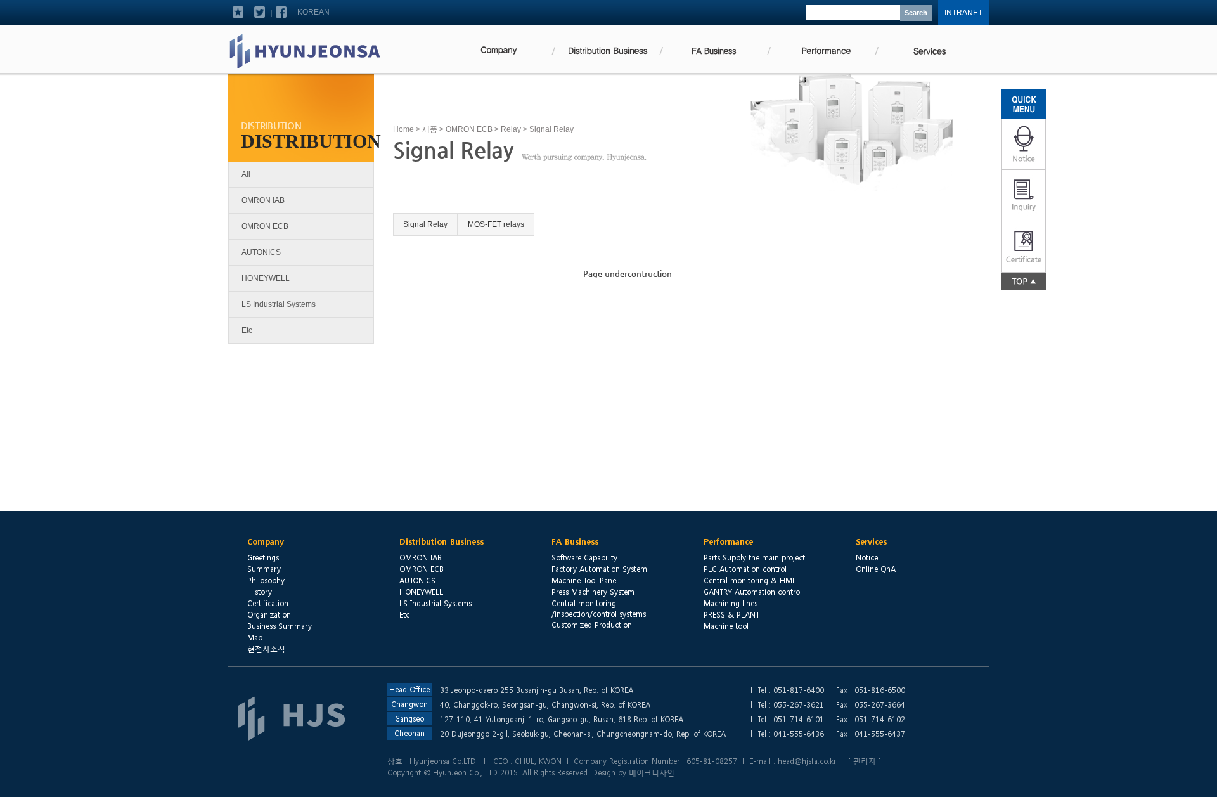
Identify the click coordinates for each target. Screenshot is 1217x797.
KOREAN (313, 12)
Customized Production (591, 624)
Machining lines (730, 603)
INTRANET (963, 12)
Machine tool (726, 626)
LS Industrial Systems (278, 304)
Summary (264, 569)
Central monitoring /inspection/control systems (598, 608)
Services (871, 541)
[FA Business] (713, 50)
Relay (511, 129)
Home (403, 129)
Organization (269, 614)
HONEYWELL (265, 278)
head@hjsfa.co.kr (807, 761)
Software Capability (584, 557)
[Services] (928, 50)
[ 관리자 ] (864, 761)
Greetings (263, 557)
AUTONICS (261, 252)
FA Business (574, 541)
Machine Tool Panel (584, 580)
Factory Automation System (599, 569)
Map (254, 637)
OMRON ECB (264, 226)
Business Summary (279, 626)
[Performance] (821, 50)
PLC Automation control (745, 569)
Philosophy (266, 580)
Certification (267, 603)
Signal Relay (425, 224)
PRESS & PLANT (731, 614)
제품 (429, 129)
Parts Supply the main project (754, 557)
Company (265, 541)
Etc (246, 330)
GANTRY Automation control (753, 591)
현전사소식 (266, 649)
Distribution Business (441, 541)
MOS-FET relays (496, 224)
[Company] (497, 50)
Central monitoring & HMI (749, 580)
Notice (867, 557)
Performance (728, 541)
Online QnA (876, 569)
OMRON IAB (263, 200)
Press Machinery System (592, 591)
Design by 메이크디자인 (633, 772)
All (245, 174)
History (259, 591)
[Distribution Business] (605, 50)
